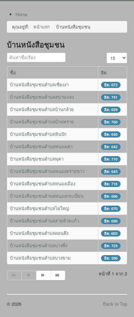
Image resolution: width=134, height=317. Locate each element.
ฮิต (104, 72)
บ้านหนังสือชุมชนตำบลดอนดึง (39, 233)
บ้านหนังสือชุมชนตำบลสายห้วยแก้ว (44, 220)
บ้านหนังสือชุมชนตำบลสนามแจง (42, 97)
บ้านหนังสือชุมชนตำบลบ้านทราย (42, 121)
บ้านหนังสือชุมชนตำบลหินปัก (38, 134)
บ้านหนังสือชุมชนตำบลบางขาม (40, 257)
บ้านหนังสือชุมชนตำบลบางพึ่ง (38, 245)
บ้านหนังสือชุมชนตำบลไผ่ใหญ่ (39, 208)
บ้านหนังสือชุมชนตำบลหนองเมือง (42, 183)
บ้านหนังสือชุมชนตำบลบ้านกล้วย (42, 109)
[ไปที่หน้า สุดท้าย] (58, 275)
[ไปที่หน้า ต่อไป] (43, 275)
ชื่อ (13, 72)
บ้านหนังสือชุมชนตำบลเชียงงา (39, 84)
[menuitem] (21, 14)
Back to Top (115, 303)
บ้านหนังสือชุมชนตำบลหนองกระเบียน (46, 196)
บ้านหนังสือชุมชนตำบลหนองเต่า (41, 146)
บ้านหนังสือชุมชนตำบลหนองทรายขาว (47, 171)
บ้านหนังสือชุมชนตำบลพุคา (37, 158)
